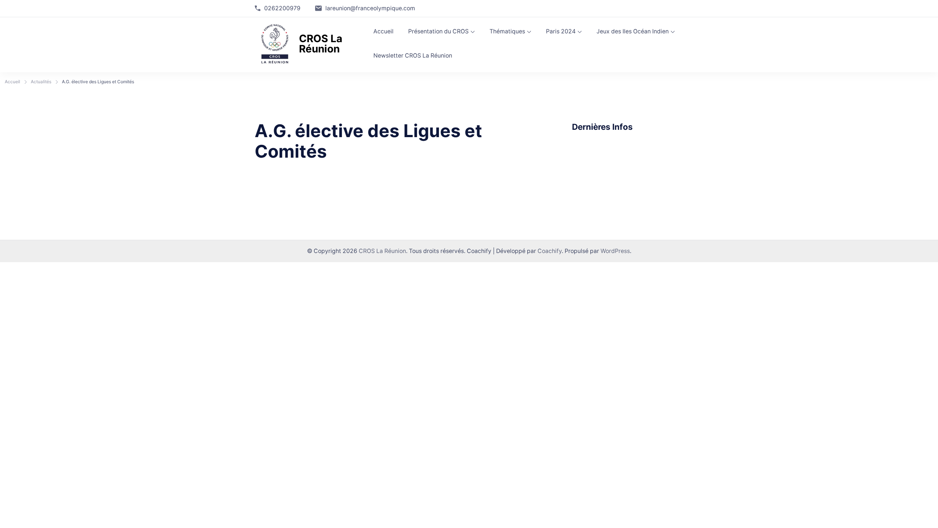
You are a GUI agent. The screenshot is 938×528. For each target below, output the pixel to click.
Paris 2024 (561, 31)
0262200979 (282, 8)
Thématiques (507, 31)
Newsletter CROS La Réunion (412, 55)
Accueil (383, 31)
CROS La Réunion (320, 43)
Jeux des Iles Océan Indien (633, 31)
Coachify (550, 250)
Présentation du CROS (438, 31)
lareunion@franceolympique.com (370, 8)
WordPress (615, 250)
